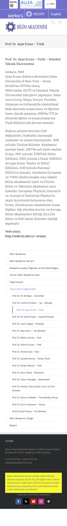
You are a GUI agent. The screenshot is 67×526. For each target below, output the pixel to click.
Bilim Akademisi (18, 254)
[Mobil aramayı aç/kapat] (53, 22)
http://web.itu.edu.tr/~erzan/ (25, 236)
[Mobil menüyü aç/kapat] (60, 22)
